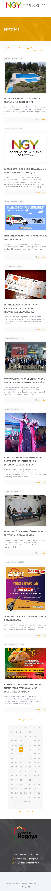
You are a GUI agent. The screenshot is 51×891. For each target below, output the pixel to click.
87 (21, 780)
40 (30, 749)
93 (16, 784)
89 (30, 780)
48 (35, 754)
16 (16, 736)
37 (16, 749)
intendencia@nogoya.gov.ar (26, 859)
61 (30, 762)
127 (25, 806)
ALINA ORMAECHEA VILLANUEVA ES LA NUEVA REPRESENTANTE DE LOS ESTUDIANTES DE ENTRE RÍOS (23, 461)
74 (25, 771)
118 (35, 797)
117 (30, 797)
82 (30, 775)
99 (12, 789)
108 (21, 793)
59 (21, 762)
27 (35, 741)
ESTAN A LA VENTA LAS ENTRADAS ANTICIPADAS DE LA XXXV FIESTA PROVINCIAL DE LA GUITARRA (21, 308)
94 (21, 784)
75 (30, 771)
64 (12, 767)
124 (30, 802)
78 (12, 775)
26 (30, 741)
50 (12, 758)
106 (12, 793)
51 (16, 758)
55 (35, 758)
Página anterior (26, 720)
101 (21, 789)
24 (21, 741)
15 (12, 736)
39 (25, 749)
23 (16, 741)
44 (16, 754)
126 (39, 802)
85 (12, 780)
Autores (32, 48)
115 (21, 797)
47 (30, 754)
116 (25, 797)
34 (35, 745)
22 (12, 741)
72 (16, 771)
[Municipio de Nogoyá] (25, 5)
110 (30, 793)
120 (12, 802)
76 (35, 771)
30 (16, 745)
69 (35, 767)
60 (25, 762)
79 (16, 775)
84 (39, 775)
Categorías (10, 48)
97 (35, 784)
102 (25, 789)
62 (35, 762)
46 (26, 754)
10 (21, 732)
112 (39, 793)
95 (25, 784)
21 (39, 736)
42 (39, 749)
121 (16, 802)
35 (39, 745)
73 (21, 771)
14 (39, 732)
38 (21, 749)
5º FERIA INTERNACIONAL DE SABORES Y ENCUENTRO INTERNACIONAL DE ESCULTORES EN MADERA (24, 688)
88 (25, 780)
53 (25, 758)
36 (12, 749)
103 (30, 789)
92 (12, 784)
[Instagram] (29, 887)
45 (21, 754)
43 (12, 754)
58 (16, 762)
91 (39, 780)
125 (34, 802)
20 (35, 736)
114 (16, 797)
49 (39, 754)
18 (25, 736)
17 (21, 736)
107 (16, 793)
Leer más (41, 120)
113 (12, 797)
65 (16, 767)
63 (39, 762)
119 (39, 797)
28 (39, 741)
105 (39, 789)
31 (21, 745)
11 (25, 732)
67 (25, 767)
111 (34, 793)
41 (35, 749)
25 (25, 741)
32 (25, 745)
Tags (21, 48)
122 (21, 802)
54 (30, 758)
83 (35, 775)
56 (39, 758)
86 (16, 780)
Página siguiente (24, 811)
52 (21, 758)
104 (34, 789)
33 (30, 745)
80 (21, 775)
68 (30, 767)
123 (25, 802)
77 (39, 771)
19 (30, 736)
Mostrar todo (40, 50)
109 (25, 793)
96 (30, 784)
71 (12, 771)
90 (35, 780)
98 (39, 784)
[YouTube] (25, 887)
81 (25, 775)
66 (21, 767)
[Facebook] (22, 887)
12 (30, 732)
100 (16, 789)
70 (39, 767)
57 (12, 762)
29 (12, 745)
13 (34, 732)
